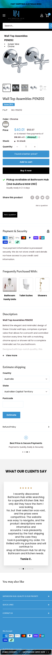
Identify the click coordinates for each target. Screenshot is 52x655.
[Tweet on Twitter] (42, 197)
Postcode (8, 398)
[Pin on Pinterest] (37, 197)
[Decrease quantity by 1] (17, 147)
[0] (47, 15)
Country (7, 373)
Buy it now (26, 170)
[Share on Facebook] (32, 197)
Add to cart (26, 162)
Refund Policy (9, 426)
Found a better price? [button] (26, 153)
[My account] (41, 15)
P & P (5, 110)
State (6, 385)
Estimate (11, 415)
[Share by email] (47, 197)
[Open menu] (4, 15)
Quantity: (8, 146)
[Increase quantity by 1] (35, 147)
